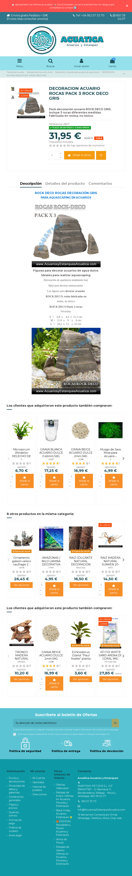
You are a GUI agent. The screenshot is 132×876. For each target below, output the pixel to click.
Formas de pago (15, 821)
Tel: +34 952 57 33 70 (90, 15)
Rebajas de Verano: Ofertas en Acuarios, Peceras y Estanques (62, 855)
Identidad (38, 782)
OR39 (21, 567)
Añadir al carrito (82, 155)
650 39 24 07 (120, 17)
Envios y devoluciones (17, 779)
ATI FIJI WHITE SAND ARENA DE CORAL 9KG (110, 655)
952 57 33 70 (88, 801)
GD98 (80, 459)
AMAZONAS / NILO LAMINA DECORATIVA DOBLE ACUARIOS (51, 564)
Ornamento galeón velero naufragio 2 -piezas (21, 562)
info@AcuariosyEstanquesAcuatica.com (101, 809)
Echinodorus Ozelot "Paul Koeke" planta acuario (81, 657)
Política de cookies (15, 829)
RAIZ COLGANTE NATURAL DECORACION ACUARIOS (80, 562)
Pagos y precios (14, 806)
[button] (8, 458)
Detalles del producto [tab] (65, 184)
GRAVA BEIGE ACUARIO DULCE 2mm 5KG (81, 453)
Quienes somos (14, 814)
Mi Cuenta (38, 778)
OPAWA (21, 662)
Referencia (55, 124)
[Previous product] (123, 73)
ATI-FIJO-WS (110, 662)
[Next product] (124, 73)
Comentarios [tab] (100, 184)
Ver (21, 585)
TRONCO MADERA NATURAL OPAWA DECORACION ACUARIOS (21, 660)
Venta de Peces (61, 841)
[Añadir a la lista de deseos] (101, 155)
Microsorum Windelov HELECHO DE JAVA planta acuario (21, 456)
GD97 (51, 459)
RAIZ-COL (80, 567)
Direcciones (39, 794)
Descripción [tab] (31, 184)
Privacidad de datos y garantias (17, 789)
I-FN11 (51, 567)
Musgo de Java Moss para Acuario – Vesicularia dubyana (110, 456)
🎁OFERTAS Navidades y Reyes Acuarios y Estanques (63, 828)
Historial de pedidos (39, 788)
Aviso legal (15, 835)
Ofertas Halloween (62, 786)
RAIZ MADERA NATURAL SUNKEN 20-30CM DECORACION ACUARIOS (110, 566)
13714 (110, 567)
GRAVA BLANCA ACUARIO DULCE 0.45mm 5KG (51, 453)
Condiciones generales (16, 798)
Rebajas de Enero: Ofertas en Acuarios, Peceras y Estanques (64, 799)
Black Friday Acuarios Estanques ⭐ (64, 814)
